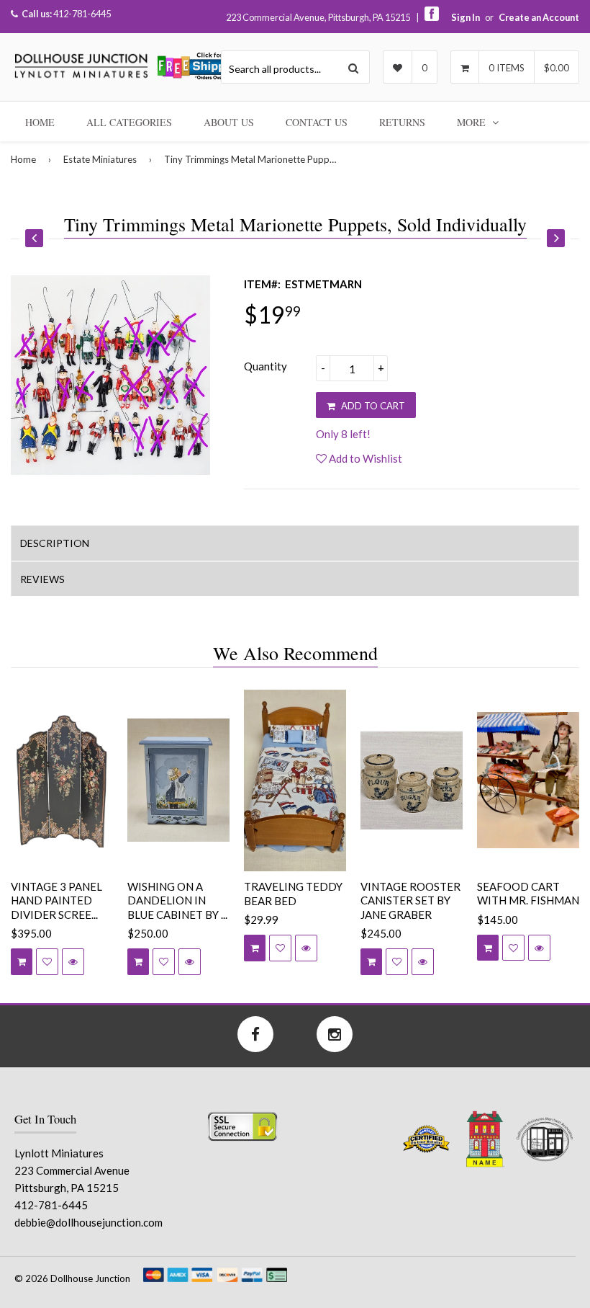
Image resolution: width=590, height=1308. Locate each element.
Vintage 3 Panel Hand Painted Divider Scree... (56, 900)
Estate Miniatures (100, 159)
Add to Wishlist (364, 458)
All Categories (129, 122)
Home (40, 122)
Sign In (465, 17)
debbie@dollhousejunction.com (88, 1222)
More (473, 122)
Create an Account (539, 17)
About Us (229, 122)
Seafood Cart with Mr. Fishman (528, 893)
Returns (402, 122)
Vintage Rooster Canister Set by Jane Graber (410, 900)
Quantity (265, 366)
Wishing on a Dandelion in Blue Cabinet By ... (177, 900)
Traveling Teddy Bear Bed (293, 893)
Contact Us (317, 122)
